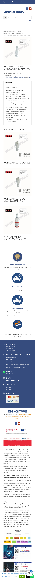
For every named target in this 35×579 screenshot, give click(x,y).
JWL (30, 77)
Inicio (5, 31)
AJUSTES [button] (14, 576)
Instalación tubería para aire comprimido (14, 77)
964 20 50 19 (8, 2)
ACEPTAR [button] (22, 576)
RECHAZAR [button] (29, 576)
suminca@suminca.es (9, 4)
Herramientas (10, 31)
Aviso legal (22, 414)
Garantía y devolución (17, 416)
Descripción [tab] (8, 82)
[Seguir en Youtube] (30, 8)
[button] (28, 39)
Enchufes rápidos (23, 76)
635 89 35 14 (17, 2)
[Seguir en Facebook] (27, 8)
